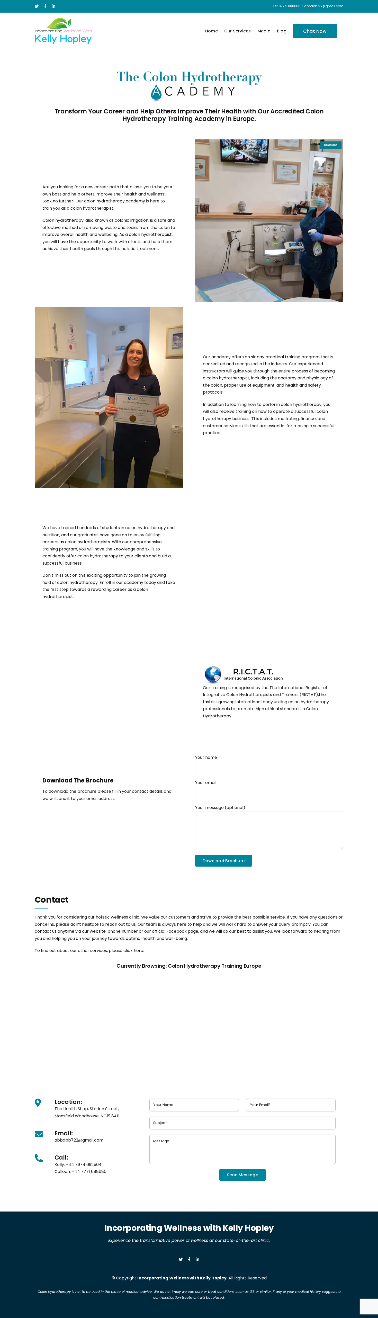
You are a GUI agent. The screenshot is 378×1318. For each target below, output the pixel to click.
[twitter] (181, 1259)
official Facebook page (175, 931)
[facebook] (189, 1259)
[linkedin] (197, 1259)
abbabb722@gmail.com (323, 6)
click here (133, 951)
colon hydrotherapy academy (114, 201)
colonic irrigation (131, 220)
